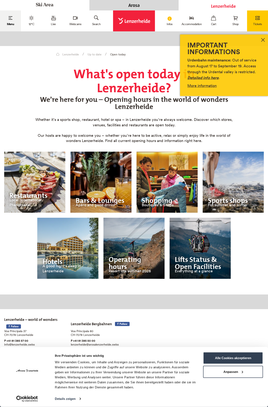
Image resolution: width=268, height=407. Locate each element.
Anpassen (230, 371)
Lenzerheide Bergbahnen (91, 323)
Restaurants (28, 194)
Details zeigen (65, 399)
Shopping (157, 199)
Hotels (52, 260)
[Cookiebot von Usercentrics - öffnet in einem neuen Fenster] (27, 399)
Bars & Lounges (100, 199)
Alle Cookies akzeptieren (233, 358)
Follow (14, 326)
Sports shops (228, 199)
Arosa (134, 5)
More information (202, 85)
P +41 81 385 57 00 (16, 341)
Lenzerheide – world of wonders (31, 318)
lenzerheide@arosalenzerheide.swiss (95, 344)
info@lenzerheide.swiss (19, 344)
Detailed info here (203, 77)
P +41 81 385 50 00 (83, 341)
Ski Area (44, 5)
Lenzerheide (223, 5)
